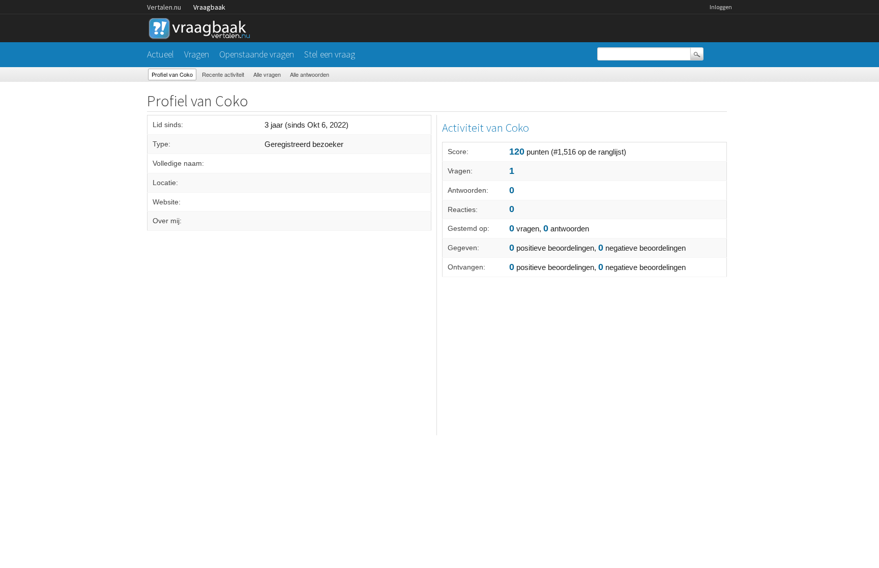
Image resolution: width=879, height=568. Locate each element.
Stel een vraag (329, 54)
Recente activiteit (223, 74)
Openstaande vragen (256, 54)
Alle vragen (267, 74)
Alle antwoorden (309, 74)
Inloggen (721, 7)
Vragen (196, 54)
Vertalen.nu (164, 7)
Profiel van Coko (172, 74)
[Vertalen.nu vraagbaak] (202, 26)
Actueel (160, 54)
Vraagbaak (209, 7)
